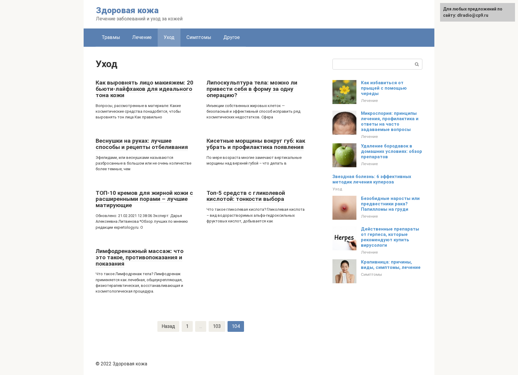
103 (217, 326)
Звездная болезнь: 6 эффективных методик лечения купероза (371, 179)
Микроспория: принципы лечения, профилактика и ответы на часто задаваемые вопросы (389, 121)
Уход (169, 37)
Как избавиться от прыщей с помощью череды (384, 88)
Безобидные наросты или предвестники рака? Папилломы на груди (390, 204)
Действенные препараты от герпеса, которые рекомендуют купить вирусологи (390, 237)
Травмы (111, 37)
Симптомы (198, 37)
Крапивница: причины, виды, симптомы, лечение (391, 264)
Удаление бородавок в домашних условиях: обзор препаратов (391, 151)
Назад (168, 326)
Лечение (142, 37)
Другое (231, 37)
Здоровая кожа (127, 10)
